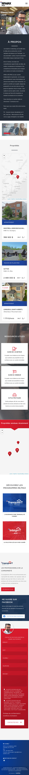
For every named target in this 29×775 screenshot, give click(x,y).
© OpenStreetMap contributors (21, 199)
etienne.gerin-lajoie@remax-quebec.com (10, 26)
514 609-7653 (5, 23)
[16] (17, 452)
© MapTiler (13, 199)
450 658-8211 (5, 24)
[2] (11, 174)
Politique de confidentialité (11, 713)
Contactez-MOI (13, 722)
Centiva (17, 773)
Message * (5, 673)
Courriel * (6, 658)
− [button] (4, 158)
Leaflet (9, 199)
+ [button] (4, 156)
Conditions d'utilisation (10, 715)
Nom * (4, 650)
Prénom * (5, 642)
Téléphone (6, 666)
